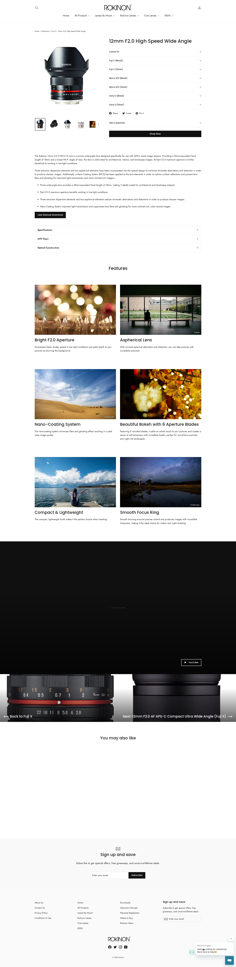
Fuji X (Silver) (116, 69)
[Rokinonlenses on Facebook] (109, 947)
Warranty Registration (129, 912)
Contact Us (40, 907)
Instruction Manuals (129, 907)
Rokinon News (126, 923)
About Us (39, 902)
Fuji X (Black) (116, 60)
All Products (81, 15)
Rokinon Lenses (128, 15)
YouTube (193, 662)
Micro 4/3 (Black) (118, 78)
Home (66, 15)
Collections (45, 31)
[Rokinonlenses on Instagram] (120, 947)
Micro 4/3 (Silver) (118, 87)
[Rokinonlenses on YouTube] (125, 947)
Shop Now (155, 133)
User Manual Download (50, 214)
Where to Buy (126, 918)
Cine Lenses (150, 15)
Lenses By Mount (104, 15)
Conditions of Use (43, 918)
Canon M (114, 51)
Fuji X (53, 31)
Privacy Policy (41, 912)
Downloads (125, 902)
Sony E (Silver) (116, 104)
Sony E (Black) (116, 95)
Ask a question (117, 122)
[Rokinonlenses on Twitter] (115, 947)
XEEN (167, 15)
